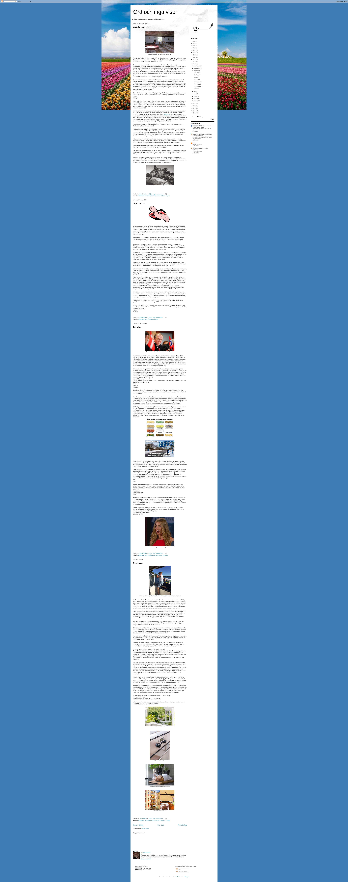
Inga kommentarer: (158, 194)
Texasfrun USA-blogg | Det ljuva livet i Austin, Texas (202, 126)
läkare (153, 820)
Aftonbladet (141, 195)
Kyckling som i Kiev (197, 151)
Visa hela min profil (146, 859)
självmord (165, 555)
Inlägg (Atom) (145, 828)
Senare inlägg (138, 825)
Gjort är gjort (139, 27)
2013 (194, 106)
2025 (194, 43)
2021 (194, 50)
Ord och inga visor (155, 12)
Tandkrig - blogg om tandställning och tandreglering (202, 135)
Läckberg (162, 195)
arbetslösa (147, 195)
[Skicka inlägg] (165, 194)
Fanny (194, 142)
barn (152, 195)
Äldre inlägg (182, 825)
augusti (196, 70)
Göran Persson (158, 555)
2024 (194, 45)
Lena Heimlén (146, 852)
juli (195, 91)
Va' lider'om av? (198, 81)
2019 (194, 55)
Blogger (187, 876)
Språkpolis (196, 88)
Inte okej (137, 327)
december (197, 66)
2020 (194, 52)
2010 (194, 113)
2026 (194, 41)
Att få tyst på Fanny (197, 144)
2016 (194, 61)
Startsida (161, 825)
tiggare (168, 195)
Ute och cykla (197, 84)
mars (195, 96)
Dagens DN (167, 114)
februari (196, 98)
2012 (194, 108)
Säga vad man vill (198, 86)
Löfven (157, 820)
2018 (194, 57)
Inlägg (179, 869)
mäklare (162, 820)
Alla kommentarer (182, 871)
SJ (165, 820)
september (197, 68)
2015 (194, 64)
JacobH (177, 876)
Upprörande (138, 563)
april (195, 94)
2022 (194, 48)
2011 (194, 110)
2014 (194, 103)
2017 (194, 59)
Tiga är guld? (139, 203)
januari (196, 101)
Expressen (157, 195)
